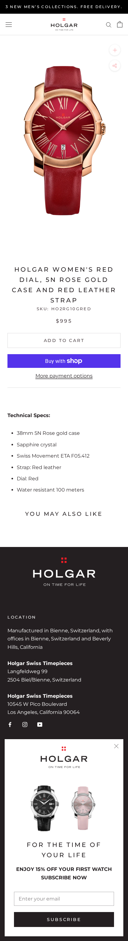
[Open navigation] (9, 24)
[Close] (116, 746)
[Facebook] (9, 724)
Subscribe (64, 919)
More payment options (64, 376)
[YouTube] (39, 724)
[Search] (109, 24)
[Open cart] (119, 24)
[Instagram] (24, 724)
